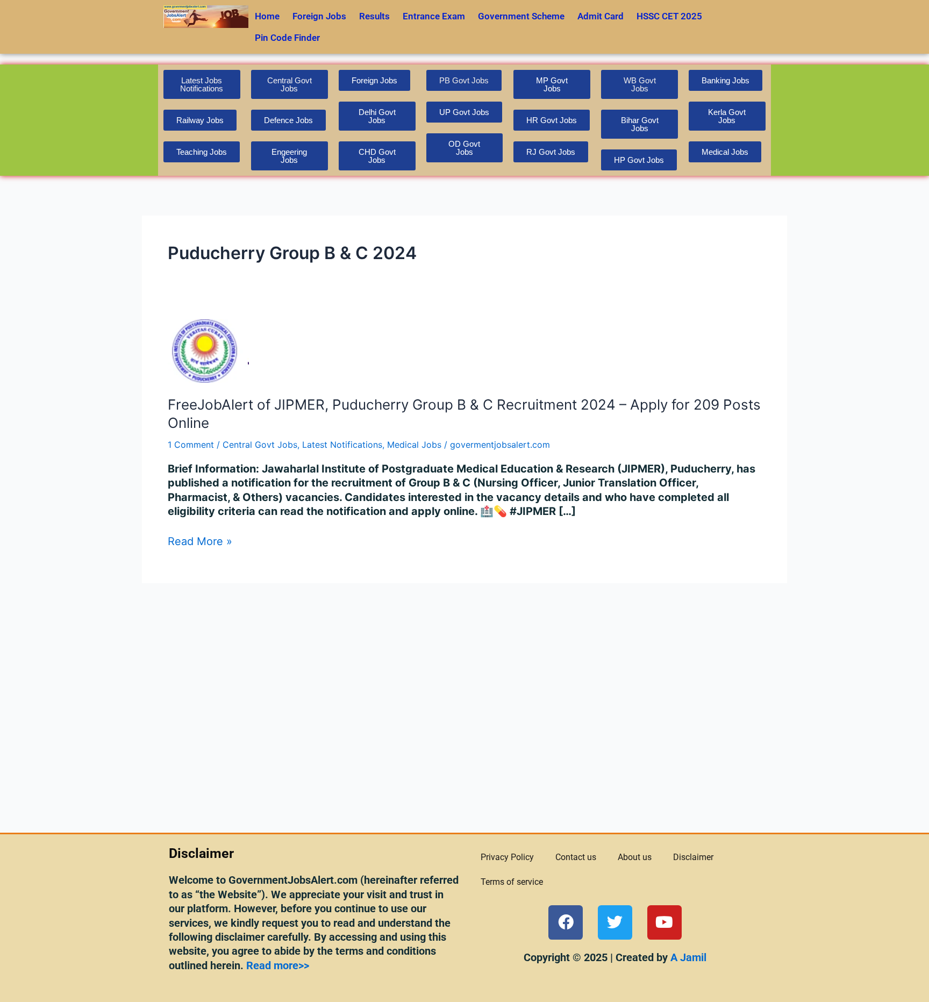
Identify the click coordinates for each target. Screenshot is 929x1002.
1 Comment (191, 444)
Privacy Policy (507, 857)
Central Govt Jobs (260, 444)
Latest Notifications (342, 444)
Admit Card (600, 16)
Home (267, 16)
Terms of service (512, 882)
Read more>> (277, 965)
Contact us (575, 857)
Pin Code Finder (287, 37)
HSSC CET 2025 (669, 16)
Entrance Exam (434, 16)
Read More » (200, 541)
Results (374, 16)
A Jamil (687, 957)
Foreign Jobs (319, 16)
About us (635, 857)
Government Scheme (521, 16)
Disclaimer (693, 857)
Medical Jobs (414, 444)
